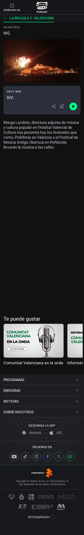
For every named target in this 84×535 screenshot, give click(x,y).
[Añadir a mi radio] (62, 106)
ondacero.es (11, 10)
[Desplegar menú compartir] (53, 106)
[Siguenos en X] (58, 456)
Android (34, 433)
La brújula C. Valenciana (31, 18)
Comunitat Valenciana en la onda (33, 363)
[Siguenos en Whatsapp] (70, 456)
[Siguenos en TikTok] (25, 456)
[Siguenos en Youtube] (14, 456)
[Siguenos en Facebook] (47, 456)
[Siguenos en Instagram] (36, 456)
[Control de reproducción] (73, 106)
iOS (59, 433)
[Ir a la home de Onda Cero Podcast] (42, 7)
